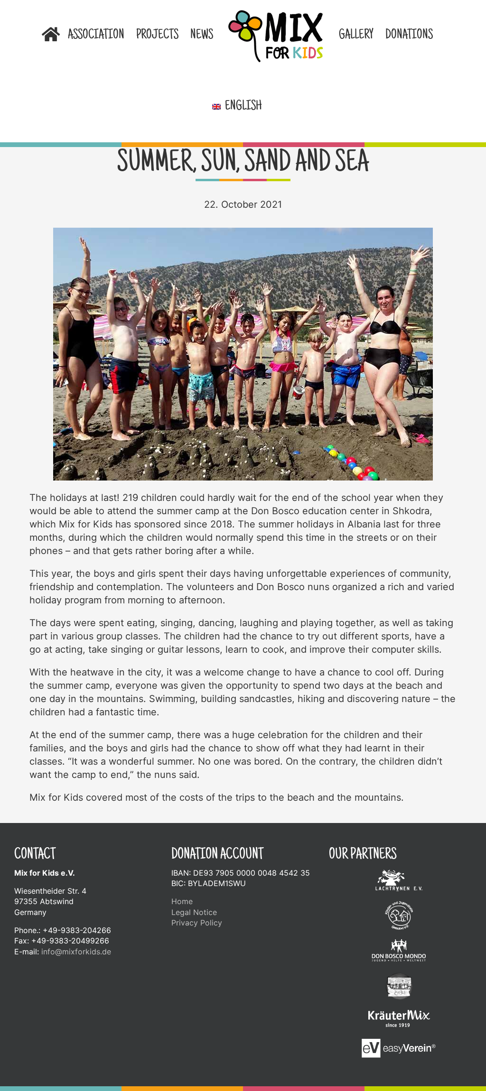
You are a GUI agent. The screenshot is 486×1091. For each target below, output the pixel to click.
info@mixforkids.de (76, 951)
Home (182, 901)
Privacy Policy (196, 922)
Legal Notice (194, 912)
